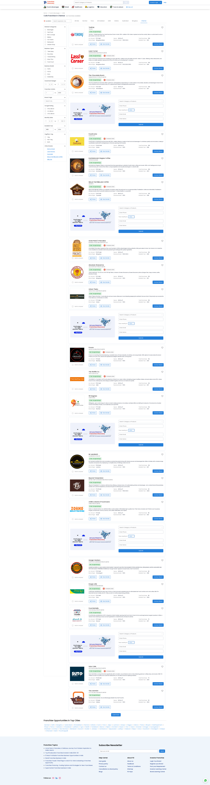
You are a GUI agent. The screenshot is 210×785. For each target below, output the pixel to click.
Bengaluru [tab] (135, 21)
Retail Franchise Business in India (55, 758)
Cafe (63, 13)
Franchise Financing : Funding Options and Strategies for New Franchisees (69, 765)
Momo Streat (51, 149)
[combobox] (61, 21)
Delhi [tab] (109, 21)
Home (45, 13)
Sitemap (130, 769)
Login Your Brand (155, 761)
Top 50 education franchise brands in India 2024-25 (62, 753)
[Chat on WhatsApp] (205, 780)
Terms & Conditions (134, 766)
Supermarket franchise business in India (58, 768)
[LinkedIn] (57, 778)
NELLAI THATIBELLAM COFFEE (55, 157)
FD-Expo (130, 772)
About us (130, 761)
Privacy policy (103, 764)
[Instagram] (60, 778)
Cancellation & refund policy (108, 769)
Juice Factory (51, 151)
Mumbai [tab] (85, 21)
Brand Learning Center (157, 772)
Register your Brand (156, 764)
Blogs (101, 772)
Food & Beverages (54, 13)
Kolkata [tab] (116, 21)
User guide (102, 761)
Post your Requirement (157, 766)
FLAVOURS (50, 154)
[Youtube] (53, 778)
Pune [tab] (92, 21)
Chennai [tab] (143, 21)
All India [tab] (77, 21)
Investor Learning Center (158, 769)
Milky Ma (49, 159)
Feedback (130, 764)
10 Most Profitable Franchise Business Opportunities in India (64, 755)
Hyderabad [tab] (125, 21)
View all (130, 7)
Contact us (102, 766)
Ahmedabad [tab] (100, 21)
